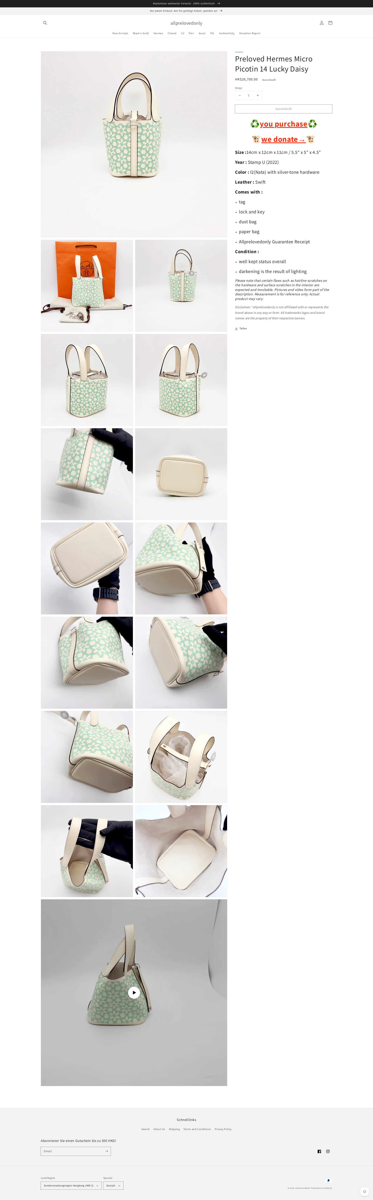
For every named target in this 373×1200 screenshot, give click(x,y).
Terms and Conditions (197, 1129)
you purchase (283, 124)
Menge (238, 88)
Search (145, 1129)
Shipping (174, 1129)
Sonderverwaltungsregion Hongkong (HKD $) (68, 1185)
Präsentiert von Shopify (321, 1188)
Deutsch (110, 1185)
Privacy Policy (223, 1129)
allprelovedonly (302, 1188)
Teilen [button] (243, 328)
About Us (159, 1129)
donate (289, 139)
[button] (45, 23)
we (266, 139)
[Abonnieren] (106, 1151)
